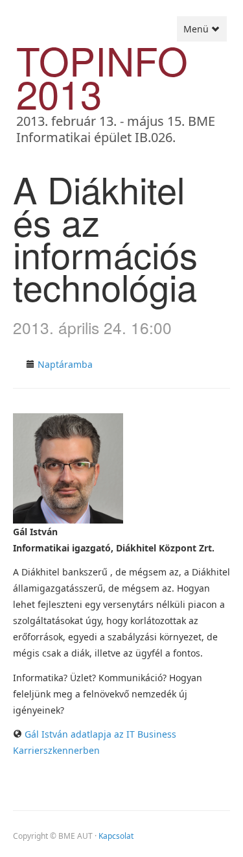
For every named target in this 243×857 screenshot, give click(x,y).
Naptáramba (65, 364)
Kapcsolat (115, 835)
